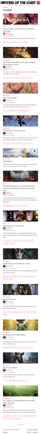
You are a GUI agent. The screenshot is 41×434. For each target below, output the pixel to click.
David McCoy (9, 66)
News (9, 5)
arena (4, 77)
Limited (8, 240)
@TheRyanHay (10, 34)
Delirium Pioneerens (9, 299)
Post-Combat (6, 95)
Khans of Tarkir (6, 42)
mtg (11, 42)
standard (26, 276)
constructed (9, 380)
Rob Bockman (9, 100)
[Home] (20, 3)
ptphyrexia (13, 243)
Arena (12, 5)
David (36, 432)
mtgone (15, 240)
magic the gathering (10, 110)
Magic (5, 110)
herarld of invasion (7, 143)
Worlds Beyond (9, 279)
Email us (35, 429)
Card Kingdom (8, 161)
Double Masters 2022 (7, 347)
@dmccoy (8, 68)
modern (14, 276)
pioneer (26, 42)
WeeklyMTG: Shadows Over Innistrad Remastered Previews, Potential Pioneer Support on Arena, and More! (19, 188)
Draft (4, 240)
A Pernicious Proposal (10, 98)
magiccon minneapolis (7, 205)
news (23, 42)
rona (31, 143)
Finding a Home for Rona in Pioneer (14, 131)
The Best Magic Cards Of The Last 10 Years (16, 263)
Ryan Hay (8, 33)
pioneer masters (29, 77)
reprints (31, 347)
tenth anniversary (32, 276)
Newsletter (21, 5)
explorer (14, 380)
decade (11, 276)
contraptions (6, 276)
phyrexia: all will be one (25, 240)
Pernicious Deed (21, 110)
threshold (5, 314)
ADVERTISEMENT (7, 158)
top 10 (5, 279)
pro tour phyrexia (6, 243)
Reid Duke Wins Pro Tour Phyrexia (13, 226)
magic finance (14, 347)
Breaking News (6, 60)
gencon (8, 77)
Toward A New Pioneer (10, 367)
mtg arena (14, 42)
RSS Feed (5, 432)
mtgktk (19, 42)
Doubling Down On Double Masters (14, 335)
